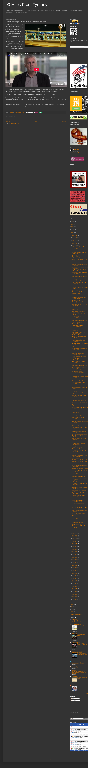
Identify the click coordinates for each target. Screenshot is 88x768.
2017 (72, 603)
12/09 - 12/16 (74, 238)
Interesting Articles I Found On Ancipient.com (77, 262)
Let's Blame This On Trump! (77, 300)
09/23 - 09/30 (74, 541)
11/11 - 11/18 (74, 245)
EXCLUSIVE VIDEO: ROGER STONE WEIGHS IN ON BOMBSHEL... (79, 307)
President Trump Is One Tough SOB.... (79, 522)
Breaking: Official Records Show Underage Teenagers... (78, 447)
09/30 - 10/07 (74, 540)
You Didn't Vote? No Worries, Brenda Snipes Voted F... (79, 491)
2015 (72, 606)
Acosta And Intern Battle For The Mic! (79, 525)
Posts (73, 698)
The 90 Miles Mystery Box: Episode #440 (79, 414)
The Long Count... (75, 309)
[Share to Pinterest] (32, 112)
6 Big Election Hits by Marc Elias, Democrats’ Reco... (78, 354)
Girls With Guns (75, 248)
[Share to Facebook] (31, 112)
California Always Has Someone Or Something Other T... (78, 444)
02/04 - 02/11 (74, 594)
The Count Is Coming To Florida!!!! (78, 476)
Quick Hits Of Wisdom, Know (76, 739)
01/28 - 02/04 (74, 596)
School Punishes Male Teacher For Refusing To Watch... (78, 410)
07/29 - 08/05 (74, 554)
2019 (72, 231)
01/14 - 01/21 (74, 599)
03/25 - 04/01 (74, 583)
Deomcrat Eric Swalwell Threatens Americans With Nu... (78, 250)
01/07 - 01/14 (74, 601)
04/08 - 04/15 (74, 580)
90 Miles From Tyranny (26, 4)
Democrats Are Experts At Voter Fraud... (79, 434)
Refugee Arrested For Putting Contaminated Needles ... (77, 501)
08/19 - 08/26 (74, 549)
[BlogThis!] (28, 112)
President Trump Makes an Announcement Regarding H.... (78, 372)
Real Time (79, 750)
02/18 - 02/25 (74, 591)
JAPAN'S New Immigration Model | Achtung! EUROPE (78, 514)
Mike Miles (76, 149)
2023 (72, 224)
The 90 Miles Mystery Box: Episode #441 (79, 365)
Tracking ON (84, 750)
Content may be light (75, 667)
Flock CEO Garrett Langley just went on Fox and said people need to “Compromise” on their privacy (79, 672)
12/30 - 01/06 (74, 234)
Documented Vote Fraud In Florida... (79, 380)
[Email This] (27, 112)
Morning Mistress (75, 275)
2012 (72, 611)
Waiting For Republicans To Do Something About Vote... (78, 351)
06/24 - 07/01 (74, 562)
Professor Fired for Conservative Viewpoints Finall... (78, 504)
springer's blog (74, 633)
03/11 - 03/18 (74, 586)
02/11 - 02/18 (74, 593)
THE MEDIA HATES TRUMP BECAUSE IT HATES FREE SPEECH (80, 408)
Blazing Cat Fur (75, 661)
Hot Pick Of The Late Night (77, 280)
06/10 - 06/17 (74, 565)
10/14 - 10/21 (74, 536)
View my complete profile (74, 152)
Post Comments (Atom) (15, 123)
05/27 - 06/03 (74, 569)
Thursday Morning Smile (81, 686)
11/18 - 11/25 (74, 243)
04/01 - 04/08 (74, 581)
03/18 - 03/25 (74, 585)
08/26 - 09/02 (74, 548)
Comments (74, 700)
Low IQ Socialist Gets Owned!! (77, 524)
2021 (72, 227)
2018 (72, 232)
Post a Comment (10, 119)
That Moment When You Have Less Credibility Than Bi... (78, 333)
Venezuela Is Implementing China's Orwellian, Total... (78, 341)
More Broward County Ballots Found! (79, 400)
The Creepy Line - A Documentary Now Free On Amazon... (79, 273)
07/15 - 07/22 (74, 557)
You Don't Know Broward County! (78, 486)
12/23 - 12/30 (74, 235)
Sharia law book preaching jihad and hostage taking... (79, 302)
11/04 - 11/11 (74, 532)
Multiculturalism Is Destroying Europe (79, 246)
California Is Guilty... (76, 425)
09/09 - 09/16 (74, 544)
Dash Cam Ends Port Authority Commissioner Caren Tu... (77, 326)
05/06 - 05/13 (74, 573)
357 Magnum (74, 676)
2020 (72, 229)
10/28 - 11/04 (74, 533)
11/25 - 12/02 (74, 242)
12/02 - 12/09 (74, 240)
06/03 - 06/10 (74, 567)
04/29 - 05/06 (74, 575)
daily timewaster (75, 685)
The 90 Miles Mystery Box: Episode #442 (79, 320)
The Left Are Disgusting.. (76, 339)
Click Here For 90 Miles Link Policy (76, 614)
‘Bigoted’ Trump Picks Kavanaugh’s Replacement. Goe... (78, 362)
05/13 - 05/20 (74, 572)
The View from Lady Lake (76, 624)
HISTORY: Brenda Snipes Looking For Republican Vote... (79, 496)
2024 (72, 223)
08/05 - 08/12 (74, 552)
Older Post (64, 121)
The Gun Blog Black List (76, 666)
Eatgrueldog (74, 670)
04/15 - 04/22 (74, 578)
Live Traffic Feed (80, 724)
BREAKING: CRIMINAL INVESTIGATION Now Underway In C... (79, 456)
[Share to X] (30, 112)
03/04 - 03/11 (74, 588)
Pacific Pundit (74, 619)
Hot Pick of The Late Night (77, 322)
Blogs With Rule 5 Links (76, 475)
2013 (72, 609)
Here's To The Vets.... (76, 527)
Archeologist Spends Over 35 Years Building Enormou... (78, 529)
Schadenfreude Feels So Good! (78, 334)
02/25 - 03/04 (74, 589)
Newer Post (8, 121)
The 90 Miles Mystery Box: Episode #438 (79, 507)
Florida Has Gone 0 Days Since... (78, 430)
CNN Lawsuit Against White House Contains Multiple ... (78, 398)
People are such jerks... (81, 625)
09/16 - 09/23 (74, 543)
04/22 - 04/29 (74, 577)
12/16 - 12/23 (74, 237)
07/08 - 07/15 (74, 559)
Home (36, 121)
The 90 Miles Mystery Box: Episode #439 (79, 459)
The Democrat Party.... (76, 293)
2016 (72, 604)
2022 (72, 226)
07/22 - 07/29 (74, 556)
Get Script (75, 750)
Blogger (50, 759)
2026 (72, 219)
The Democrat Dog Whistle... (77, 448)
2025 (72, 221)
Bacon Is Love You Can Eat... (77, 291)
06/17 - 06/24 (74, 564)
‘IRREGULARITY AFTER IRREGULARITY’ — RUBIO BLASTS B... (80, 403)
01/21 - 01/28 (74, 597)
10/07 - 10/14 (74, 538)
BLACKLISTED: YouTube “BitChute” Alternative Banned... (79, 298)
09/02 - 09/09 (74, 546)
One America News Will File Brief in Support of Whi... (78, 317)
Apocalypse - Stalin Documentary (78, 323)
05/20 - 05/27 (74, 570)
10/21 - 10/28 (74, 535)
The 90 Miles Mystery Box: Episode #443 (79, 276)
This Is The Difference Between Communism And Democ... (78, 257)
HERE (13, 109)
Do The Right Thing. (76, 255)
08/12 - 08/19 (74, 551)
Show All (87, 693)
